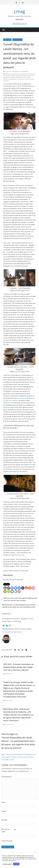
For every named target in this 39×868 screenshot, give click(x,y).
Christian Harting (30, 74)
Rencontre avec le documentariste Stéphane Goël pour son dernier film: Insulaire (20, 599)
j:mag (19, 11)
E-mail (4, 811)
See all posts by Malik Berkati (12, 632)
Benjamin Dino (16, 74)
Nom (3, 802)
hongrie (32, 75)
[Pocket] (33, 588)
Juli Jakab (12, 77)
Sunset (32, 79)
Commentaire (6, 777)
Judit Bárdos (6, 77)
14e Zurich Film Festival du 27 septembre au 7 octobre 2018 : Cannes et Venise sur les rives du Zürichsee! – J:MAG (18, 757)
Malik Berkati (17, 71)
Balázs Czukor (8, 74)
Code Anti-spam (6, 841)
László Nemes (18, 77)
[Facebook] (12, 588)
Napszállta (13, 79)
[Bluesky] (19, 588)
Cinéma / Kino (7, 39)
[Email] (12, 591)
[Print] (29, 588)
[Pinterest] (8, 588)
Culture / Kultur (17, 39)
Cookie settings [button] (7, 864)
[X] (22, 588)
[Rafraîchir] (15, 829)
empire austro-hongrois (9, 75)
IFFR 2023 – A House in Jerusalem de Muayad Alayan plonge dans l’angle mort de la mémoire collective (18, 667)
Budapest (23, 74)
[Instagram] (26, 588)
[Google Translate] (15, 591)
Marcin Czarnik (26, 77)
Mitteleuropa (6, 79)
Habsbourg (26, 75)
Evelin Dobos (19, 75)
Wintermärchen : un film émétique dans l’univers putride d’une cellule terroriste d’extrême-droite (18, 606)
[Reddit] (5, 591)
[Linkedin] (5, 588)
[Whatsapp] (8, 591)
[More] (19, 591)
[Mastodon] (15, 588)
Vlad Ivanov (6, 81)
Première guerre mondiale (23, 79)
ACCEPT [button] (16, 863)
